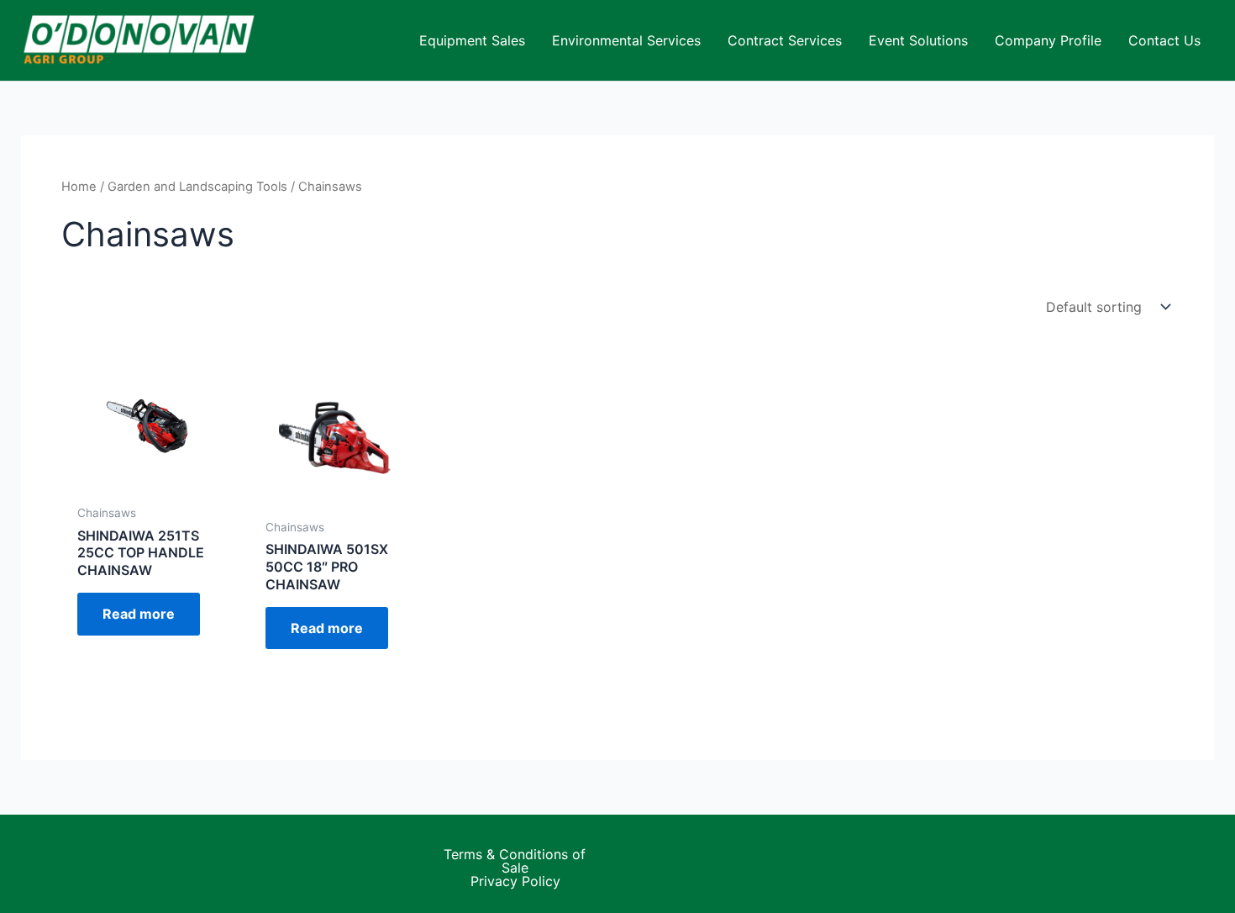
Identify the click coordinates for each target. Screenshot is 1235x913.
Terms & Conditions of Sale (515, 860)
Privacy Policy (515, 881)
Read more (138, 613)
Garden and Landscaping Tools (197, 186)
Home (79, 186)
